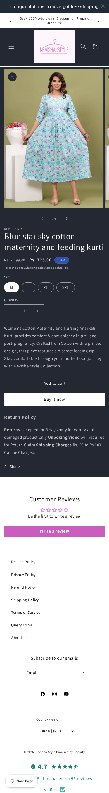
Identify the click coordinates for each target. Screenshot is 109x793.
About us (19, 637)
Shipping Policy (25, 599)
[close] (103, 6)
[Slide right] (67, 218)
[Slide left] (42, 218)
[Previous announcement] (10, 21)
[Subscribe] (82, 673)
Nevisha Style (45, 752)
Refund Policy (23, 587)
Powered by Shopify (70, 752)
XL (46, 287)
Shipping (31, 268)
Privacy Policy (23, 574)
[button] (11, 46)
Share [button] (15, 466)
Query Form (21, 624)
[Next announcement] (99, 21)
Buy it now (54, 399)
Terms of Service (26, 612)
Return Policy (23, 561)
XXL (65, 287)
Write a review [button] (54, 531)
